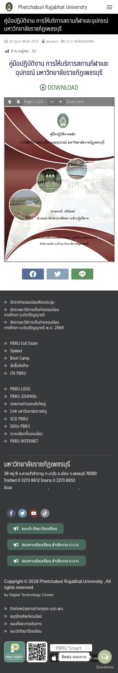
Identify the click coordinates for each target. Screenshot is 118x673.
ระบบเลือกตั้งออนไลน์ (24, 433)
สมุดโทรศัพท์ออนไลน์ (24, 616)
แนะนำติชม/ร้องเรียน (24, 631)
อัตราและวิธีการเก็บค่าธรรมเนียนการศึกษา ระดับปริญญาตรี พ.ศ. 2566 (34, 324)
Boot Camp (18, 358)
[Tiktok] (45, 513)
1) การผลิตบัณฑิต (80, 41)
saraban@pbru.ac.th (31, 487)
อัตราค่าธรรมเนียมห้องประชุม (30, 302)
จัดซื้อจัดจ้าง (18, 365)
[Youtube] (33, 513)
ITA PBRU (16, 373)
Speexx (14, 350)
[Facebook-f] (11, 513)
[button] (35, 528)
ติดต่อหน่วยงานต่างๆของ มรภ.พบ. (35, 608)
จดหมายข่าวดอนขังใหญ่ (26, 403)
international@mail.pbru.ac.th (29, 494)
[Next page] (18, 102)
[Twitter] (22, 513)
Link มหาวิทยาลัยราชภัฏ (27, 411)
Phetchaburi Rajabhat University (52, 7)
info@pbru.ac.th (63, 487)
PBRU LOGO (18, 388)
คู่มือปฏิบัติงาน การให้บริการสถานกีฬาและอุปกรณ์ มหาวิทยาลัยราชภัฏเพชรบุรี (56, 24)
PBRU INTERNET (22, 441)
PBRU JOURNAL (22, 396)
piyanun (52, 41)
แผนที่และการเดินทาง (24, 623)
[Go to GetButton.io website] (105, 667)
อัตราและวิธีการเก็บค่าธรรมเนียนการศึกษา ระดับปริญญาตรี (31, 312)
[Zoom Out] (52, 102)
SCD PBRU (17, 418)
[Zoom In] (61, 102)
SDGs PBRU (18, 426)
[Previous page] (9, 102)
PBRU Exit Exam (22, 343)
